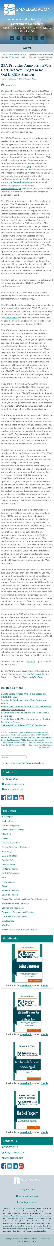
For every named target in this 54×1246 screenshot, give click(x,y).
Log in (34, 1241)
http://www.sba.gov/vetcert (21, 182)
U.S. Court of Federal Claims (14, 917)
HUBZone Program (10, 869)
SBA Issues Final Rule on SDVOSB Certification (23, 725)
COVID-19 (6, 834)
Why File (5, 925)
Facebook (38, 677)
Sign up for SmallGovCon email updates (24, 763)
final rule (40, 157)
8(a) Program (7, 817)
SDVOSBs (27, 737)
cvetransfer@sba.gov (11, 188)
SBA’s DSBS (11, 317)
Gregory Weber (30, 79)
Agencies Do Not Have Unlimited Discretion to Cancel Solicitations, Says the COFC (41, 57)
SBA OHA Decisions (11, 891)
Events (5, 838)
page (28, 166)
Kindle (44, 985)
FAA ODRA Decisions (11, 843)
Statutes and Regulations (19, 735)
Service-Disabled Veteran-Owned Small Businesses (24, 899)
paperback (26, 985)
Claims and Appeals (10, 825)
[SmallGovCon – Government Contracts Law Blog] (27, 1183)
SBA (39, 735)
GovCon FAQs (8, 860)
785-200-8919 (11, 778)
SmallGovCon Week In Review (15, 904)
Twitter (25, 677)
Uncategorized (8, 921)
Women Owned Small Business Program (19, 930)
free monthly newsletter (33, 674)
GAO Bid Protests (10, 856)
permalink (41, 740)
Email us (31, 661)
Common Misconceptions (13, 830)
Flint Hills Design (24, 1241)
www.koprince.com (13, 789)
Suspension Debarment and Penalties (18, 912)
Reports (5, 886)
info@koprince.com (14, 784)
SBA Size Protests (10, 895)
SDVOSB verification (15, 737)
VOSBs (23, 740)
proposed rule (20, 157)
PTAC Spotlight (8, 882)
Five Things (7, 852)
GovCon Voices (8, 865)
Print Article (11, 85)
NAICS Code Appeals (11, 873)
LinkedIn (17, 677)
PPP (4, 878)
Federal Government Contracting (16, 847)
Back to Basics (8, 821)
